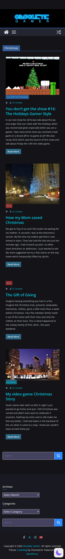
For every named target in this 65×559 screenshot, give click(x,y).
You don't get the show (17, 97)
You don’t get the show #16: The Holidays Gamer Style (31, 111)
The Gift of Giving (21, 294)
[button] (58, 552)
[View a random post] (58, 32)
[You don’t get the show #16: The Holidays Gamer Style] (32, 76)
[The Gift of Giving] (32, 278)
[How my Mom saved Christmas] (32, 184)
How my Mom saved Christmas (24, 220)
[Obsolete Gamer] (6, 32)
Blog (9, 206)
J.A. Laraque (17, 102)
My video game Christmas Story (29, 396)
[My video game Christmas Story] (32, 364)
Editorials (11, 382)
